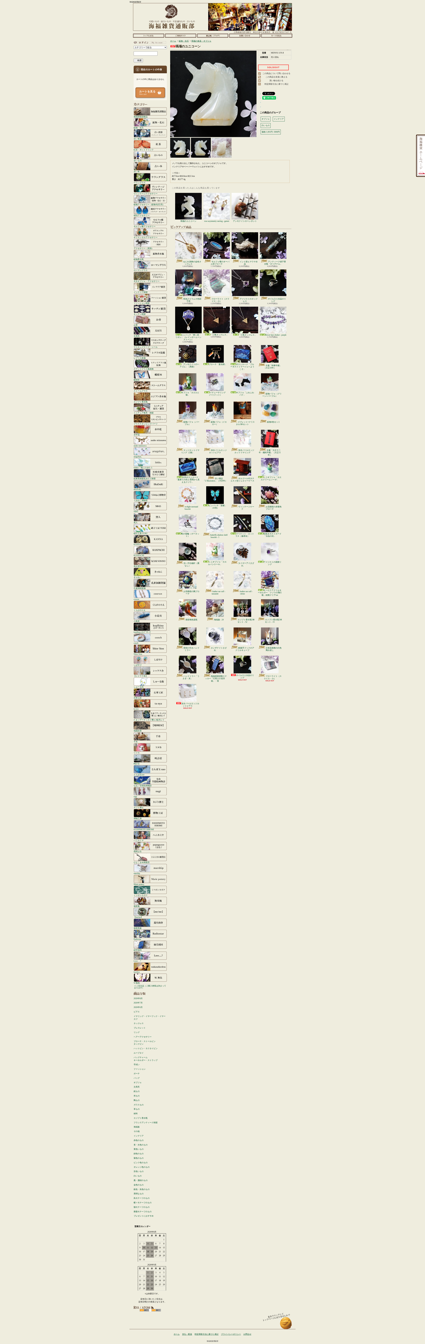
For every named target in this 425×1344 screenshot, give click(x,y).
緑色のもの (139, 1153)
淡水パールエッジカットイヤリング (244, 451)
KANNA (137, 544)
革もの (137, 1109)
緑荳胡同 (138, 950)
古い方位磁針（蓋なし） (191, 564)
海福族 (137, 1127)
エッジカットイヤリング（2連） (190, 451)
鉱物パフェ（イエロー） (219, 423)
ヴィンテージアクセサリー (146, 193)
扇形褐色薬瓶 (191, 620)
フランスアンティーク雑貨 (146, 1122)
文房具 (137, 336)
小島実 (137, 621)
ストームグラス (141, 391)
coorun (136, 599)
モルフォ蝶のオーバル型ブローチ (220, 262)
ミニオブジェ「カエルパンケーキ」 (217, 563)
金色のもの (139, 1185)
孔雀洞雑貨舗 (140, 588)
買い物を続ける (276, 80)
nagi (135, 796)
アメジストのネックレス (249, 300)
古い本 (137, 171)
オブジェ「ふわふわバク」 (245, 393)
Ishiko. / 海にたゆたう (143, 467)
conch (136, 643)
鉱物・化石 (139, 128)
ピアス (137, 1012)
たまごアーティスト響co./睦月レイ (149, 720)
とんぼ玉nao (139, 775)
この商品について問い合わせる (276, 73)
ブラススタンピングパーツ (146, 424)
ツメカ (137, 753)
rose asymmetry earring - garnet (216, 221)
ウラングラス (140, 182)
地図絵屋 (138, 731)
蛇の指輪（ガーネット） (190, 535)
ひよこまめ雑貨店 (142, 862)
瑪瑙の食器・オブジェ (201, 41)
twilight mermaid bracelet (191, 508)
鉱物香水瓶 (139, 259)
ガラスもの (139, 1105)
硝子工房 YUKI (140, 533)
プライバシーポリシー (231, 1334)
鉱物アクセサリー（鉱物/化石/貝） (149, 204)
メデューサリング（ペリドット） (217, 393)
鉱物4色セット (273, 422)
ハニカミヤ (139, 840)
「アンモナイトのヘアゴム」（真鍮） (189, 365)
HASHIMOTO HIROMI (144, 829)
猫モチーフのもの (142, 1207)
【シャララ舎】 (141, 676)
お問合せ (245, 35)
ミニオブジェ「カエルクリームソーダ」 (271, 478)
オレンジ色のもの (142, 1167)
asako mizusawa (140, 446)
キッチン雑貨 (140, 314)
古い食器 (138, 139)
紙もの (137, 1091)
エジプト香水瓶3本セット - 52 (246, 621)
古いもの (138, 160)
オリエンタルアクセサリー (146, 237)
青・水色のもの (141, 1145)
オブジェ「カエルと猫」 (190, 393)
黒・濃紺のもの (141, 1180)
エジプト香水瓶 (141, 402)
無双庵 (137, 906)
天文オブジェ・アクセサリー (147, 281)
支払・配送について (181, 35)
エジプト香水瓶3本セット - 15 (273, 621)
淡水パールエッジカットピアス (218, 451)
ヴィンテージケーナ (246, 508)
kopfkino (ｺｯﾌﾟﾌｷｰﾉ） (143, 632)
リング (137, 1032)
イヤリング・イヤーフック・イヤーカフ (150, 1017)
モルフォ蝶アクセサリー (145, 226)
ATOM (156, 1310)
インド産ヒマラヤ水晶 (249, 262)
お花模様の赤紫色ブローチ (274, 508)
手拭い (137, 1064)
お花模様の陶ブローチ (191, 592)
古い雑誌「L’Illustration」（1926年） (215, 479)
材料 (136, 1113)
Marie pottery (139, 884)
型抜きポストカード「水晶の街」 (272, 535)
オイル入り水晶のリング (277, 300)
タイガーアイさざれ (246, 564)
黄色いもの (139, 1149)
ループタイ (139, 1053)
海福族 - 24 (219, 620)
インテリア (139, 1136)
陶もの (137, 1100)
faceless (137, 972)
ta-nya (136, 709)
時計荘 (137, 764)
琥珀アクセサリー (142, 215)
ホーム (148, 35)
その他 (137, 1131)
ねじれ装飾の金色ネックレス (192, 262)
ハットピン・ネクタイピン (146, 1048)
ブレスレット (140, 1028)
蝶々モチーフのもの (143, 1202)
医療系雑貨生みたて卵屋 (145, 478)
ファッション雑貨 (142, 303)
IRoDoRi (137, 489)
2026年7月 (138, 1003)
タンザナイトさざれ (219, 649)
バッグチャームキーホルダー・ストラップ (146, 1058)
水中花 (137, 435)
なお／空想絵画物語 (143, 785)
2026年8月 (138, 998)
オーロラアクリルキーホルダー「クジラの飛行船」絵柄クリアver (270, 592)
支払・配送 (187, 1334)
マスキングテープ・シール (146, 347)
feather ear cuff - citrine (246, 592)
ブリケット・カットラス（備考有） (244, 535)
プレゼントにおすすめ (144, 1216)
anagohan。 (138, 457)
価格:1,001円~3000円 (271, 132)
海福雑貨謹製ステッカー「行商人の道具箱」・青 (216, 678)
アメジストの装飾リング (272, 563)
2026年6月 (138, 1007)
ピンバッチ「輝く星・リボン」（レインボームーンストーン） (188, 337)
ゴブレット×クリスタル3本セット (245, 423)
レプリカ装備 (140, 358)
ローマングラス (141, 270)
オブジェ (138, 1082)
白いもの (138, 1176)
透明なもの (139, 1193)
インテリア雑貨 (141, 292)
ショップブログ (213, 35)
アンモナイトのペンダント (245, 221)
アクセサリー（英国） (144, 248)
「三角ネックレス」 (219, 335)
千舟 (136, 742)
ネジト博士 (139, 807)
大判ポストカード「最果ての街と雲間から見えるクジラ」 (188, 479)
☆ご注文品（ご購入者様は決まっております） (150, 987)
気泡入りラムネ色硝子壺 (192, 300)
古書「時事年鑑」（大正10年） (273, 366)
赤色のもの (139, 1140)
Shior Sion (138, 654)
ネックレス (139, 1023)
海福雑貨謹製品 (141, 117)
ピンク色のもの (141, 1162)
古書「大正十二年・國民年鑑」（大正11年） (270, 452)
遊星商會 (138, 928)
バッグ (137, 1078)
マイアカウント (149, 42)
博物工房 (138, 818)
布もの (137, 1096)
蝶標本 (137, 380)
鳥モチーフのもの (142, 1198)
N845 (136, 511)
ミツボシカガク (141, 895)
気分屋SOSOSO (141, 566)
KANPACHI (139, 555)
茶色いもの (139, 1171)
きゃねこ (138, 577)
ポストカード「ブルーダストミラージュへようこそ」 (242, 366)
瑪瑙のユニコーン (188, 221)
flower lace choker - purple (275, 335)
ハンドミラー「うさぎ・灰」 (191, 677)
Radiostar (137, 939)
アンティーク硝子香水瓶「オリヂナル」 (275, 262)
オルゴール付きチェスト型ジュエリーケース (242, 479)
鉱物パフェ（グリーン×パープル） (272, 395)
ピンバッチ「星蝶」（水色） (218, 506)
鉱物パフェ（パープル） (191, 423)
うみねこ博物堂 (141, 500)
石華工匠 (138, 698)
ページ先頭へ (286, 1324)
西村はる (138, 851)
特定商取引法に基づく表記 (276, 84)
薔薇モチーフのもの (143, 1211)
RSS (144, 1310)
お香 (136, 325)
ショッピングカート (277, 35)
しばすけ (138, 665)
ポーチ (137, 1073)
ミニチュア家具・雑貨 (144, 413)
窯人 (136, 522)
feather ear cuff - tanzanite (218, 592)
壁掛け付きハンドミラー (191, 649)
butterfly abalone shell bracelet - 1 (218, 536)
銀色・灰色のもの (142, 1189)
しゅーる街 (139, 687)
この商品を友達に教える (276, 77)
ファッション (140, 1069)
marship (137, 873)
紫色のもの (139, 1158)
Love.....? (137, 961)
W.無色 (137, 983)
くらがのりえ (140, 610)
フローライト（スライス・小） (220, 300)
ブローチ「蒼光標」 (218, 364)
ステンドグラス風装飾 (144, 369)
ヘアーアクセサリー (143, 1037)
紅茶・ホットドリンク (144, 150)
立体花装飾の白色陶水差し (274, 649)
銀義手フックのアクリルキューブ (244, 649)
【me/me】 (138, 917)
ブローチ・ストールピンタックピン (145, 1042)
